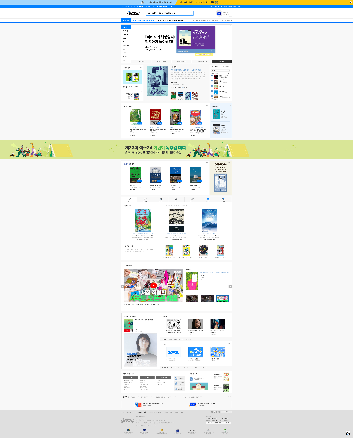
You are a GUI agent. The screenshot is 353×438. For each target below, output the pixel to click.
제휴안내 (171, 412)
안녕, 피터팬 (173, 185)
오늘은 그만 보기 (182, 51)
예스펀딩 (169, 20)
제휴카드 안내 (127, 388)
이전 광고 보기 (229, 16)
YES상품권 (159, 384)
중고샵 (124, 38)
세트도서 (184, 205)
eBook (125, 42)
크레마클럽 (126, 45)
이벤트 (143, 20)
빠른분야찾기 (126, 20)
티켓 (124, 60)
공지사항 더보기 (230, 397)
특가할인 (217, 20)
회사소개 (123, 412)
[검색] (190, 13)
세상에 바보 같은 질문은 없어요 (204, 257)
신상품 (139, 20)
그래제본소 (127, 68)
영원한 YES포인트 (128, 380)
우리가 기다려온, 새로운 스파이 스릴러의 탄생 (186, 70)
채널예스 (165, 316)
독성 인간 (132, 185)
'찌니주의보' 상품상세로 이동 (220, 87)
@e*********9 (190, 367)
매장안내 (153, 20)
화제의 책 (130, 164)
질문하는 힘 (129, 246)
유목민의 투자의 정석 (155, 185)
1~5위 (212, 73)
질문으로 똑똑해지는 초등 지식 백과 (188, 257)
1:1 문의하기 (210, 423)
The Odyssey (176, 235)
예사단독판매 (202, 20)
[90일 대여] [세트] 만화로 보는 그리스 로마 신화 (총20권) (198, 130)
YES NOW (126, 27)
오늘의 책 (174, 67)
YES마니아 (159, 380)
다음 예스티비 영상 (230, 286)
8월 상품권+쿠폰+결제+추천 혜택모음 (167, 397)
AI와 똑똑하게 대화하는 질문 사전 (170, 257)
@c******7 (197, 367)
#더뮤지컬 (188, 339)
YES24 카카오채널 (212, 412)
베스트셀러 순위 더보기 (228, 73)
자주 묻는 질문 (218, 423)
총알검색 (142, 382)
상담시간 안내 (227, 423)
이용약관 (134, 412)
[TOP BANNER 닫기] (350, 2)
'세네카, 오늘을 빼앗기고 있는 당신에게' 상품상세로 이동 (220, 77)
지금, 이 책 (127, 106)
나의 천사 (202, 275)
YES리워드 (179, 383)
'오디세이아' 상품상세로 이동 (220, 82)
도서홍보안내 (159, 412)
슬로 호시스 (174, 82)
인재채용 (129, 412)
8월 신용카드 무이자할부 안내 (141, 397)
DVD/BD (125, 53)
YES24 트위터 (216, 412)
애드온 (125, 389)
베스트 (134, 20)
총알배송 (142, 380)
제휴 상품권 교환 (161, 382)
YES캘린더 (179, 378)
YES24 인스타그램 (219, 412)
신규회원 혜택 (127, 384)
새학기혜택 (195, 20)
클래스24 (174, 20)
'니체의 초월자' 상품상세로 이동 (220, 92)
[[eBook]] (136, 175)
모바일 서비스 (143, 388)
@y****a (173, 367)
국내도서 (125, 31)
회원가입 (212, 6)
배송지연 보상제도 (179, 388)
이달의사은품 (210, 20)
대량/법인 (229, 20)
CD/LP (124, 49)
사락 (164, 20)
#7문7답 (181, 339)
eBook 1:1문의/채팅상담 (223, 420)
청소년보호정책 (151, 412)
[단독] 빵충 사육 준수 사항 (177, 129)
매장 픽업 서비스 (144, 384)
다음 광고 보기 (231, 16)
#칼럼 (175, 339)
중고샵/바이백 (127, 386)
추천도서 (223, 20)
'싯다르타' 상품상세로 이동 (220, 97)
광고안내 (166, 412)
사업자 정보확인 (171, 422)
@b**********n (181, 367)
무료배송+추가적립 (128, 382)
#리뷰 (170, 339)
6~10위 (216, 73)
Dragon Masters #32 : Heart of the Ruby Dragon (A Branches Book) (150, 235)
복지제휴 (177, 412)
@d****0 (205, 367)
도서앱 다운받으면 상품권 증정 (193, 397)
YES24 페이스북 (214, 412)
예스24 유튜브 (128, 265)
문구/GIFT (126, 56)
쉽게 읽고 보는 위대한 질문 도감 (221, 257)
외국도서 (125, 34)
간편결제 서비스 (144, 389)
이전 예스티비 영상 (122, 286)
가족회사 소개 (226, 412)
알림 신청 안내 (143, 386)
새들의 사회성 (193, 185)
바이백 (148, 20)
